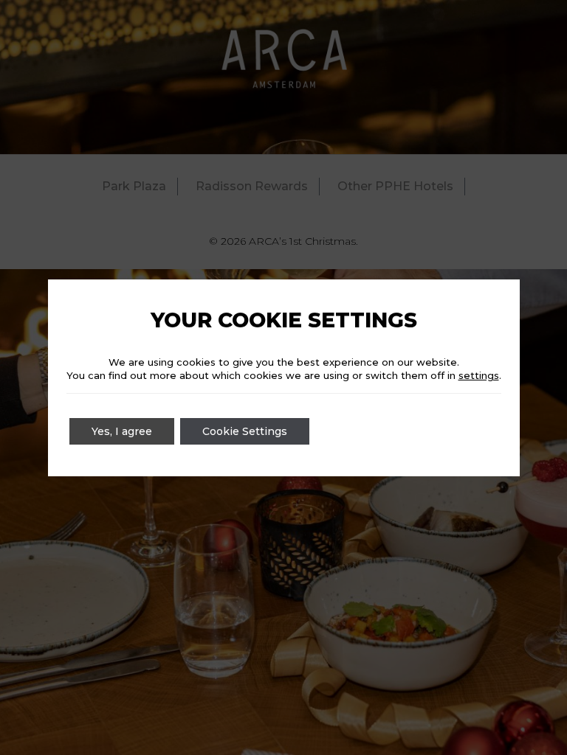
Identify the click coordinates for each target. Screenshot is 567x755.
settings (478, 375)
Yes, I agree (122, 431)
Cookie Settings (244, 431)
